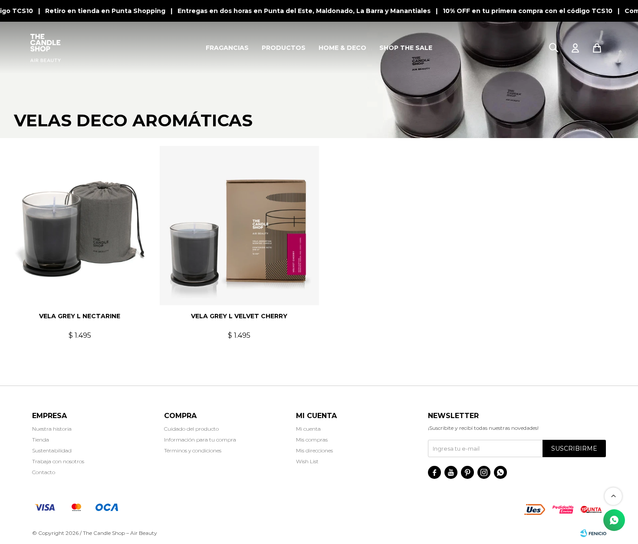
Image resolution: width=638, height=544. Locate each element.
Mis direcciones (314, 450)
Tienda (40, 439)
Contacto (43, 472)
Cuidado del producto (191, 428)
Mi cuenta (308, 428)
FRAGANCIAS (227, 48)
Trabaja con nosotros (58, 461)
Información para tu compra (200, 439)
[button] (553, 48)
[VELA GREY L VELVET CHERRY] (239, 226)
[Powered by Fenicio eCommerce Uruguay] (593, 533)
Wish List (307, 461)
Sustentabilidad (52, 450)
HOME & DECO (342, 48)
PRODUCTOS (284, 48)
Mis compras (312, 439)
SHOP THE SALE (405, 48)
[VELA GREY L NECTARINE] (80, 226)
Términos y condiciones (192, 450)
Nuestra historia (52, 428)
